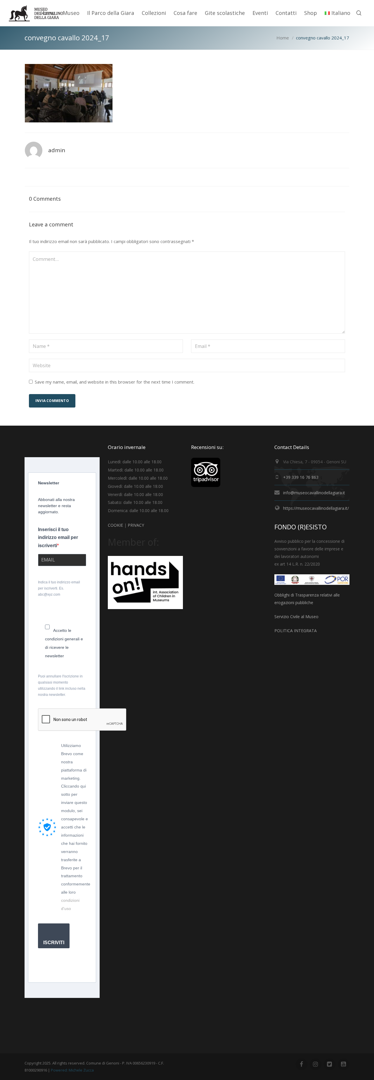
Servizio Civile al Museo (296, 616)
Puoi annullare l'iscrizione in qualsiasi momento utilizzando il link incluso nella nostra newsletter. (61, 685)
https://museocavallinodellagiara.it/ (316, 508)
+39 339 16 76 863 (300, 477)
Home (282, 38)
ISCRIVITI (53, 942)
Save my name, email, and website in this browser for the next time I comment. (114, 382)
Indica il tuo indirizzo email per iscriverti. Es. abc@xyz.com (59, 588)
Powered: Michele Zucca (72, 1070)
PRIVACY (136, 525)
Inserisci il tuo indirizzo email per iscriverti (58, 537)
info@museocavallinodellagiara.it (314, 492)
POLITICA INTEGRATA (295, 630)
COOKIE (115, 525)
